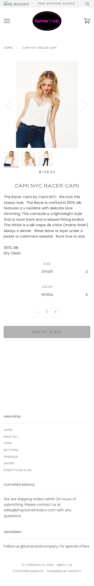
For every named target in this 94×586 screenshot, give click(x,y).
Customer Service (28, 571)
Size (47, 263)
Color (47, 287)
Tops (8, 443)
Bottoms (11, 450)
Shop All (11, 436)
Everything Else (18, 470)
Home (8, 48)
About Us (64, 565)
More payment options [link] (47, 359)
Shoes (9, 463)
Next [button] (81, 105)
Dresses (11, 457)
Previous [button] (12, 105)
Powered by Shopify (64, 571)
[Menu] (7, 21)
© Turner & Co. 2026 (38, 565)
